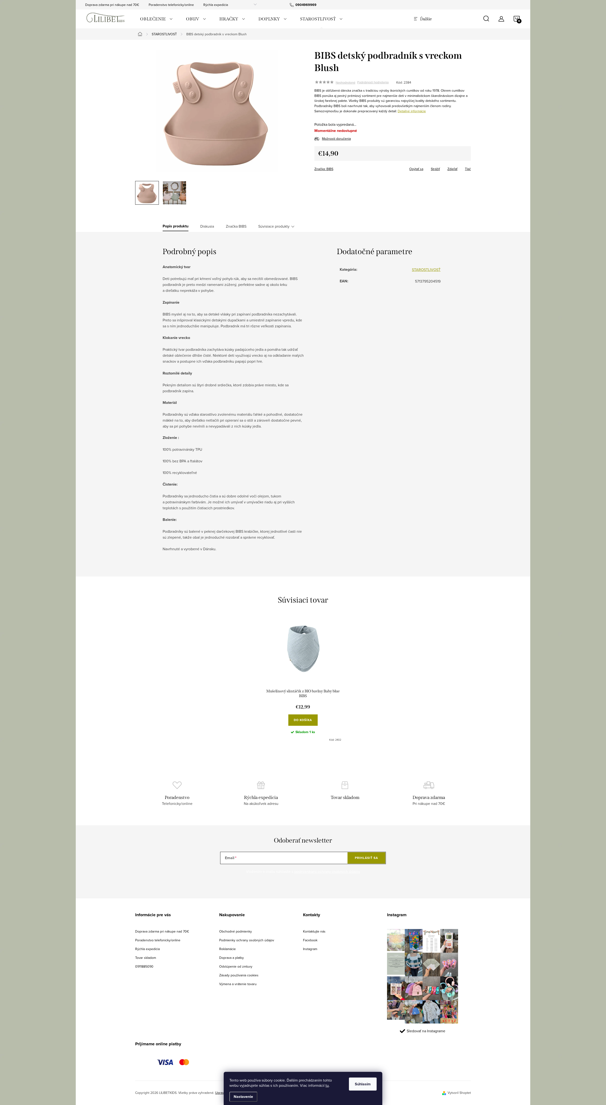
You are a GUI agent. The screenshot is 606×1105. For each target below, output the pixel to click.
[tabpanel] (303, 681)
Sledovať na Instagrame (426, 1030)
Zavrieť (347, 167)
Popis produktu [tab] (175, 226)
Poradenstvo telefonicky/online (171, 4)
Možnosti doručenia (336, 138)
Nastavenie (243, 1096)
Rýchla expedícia (215, 4)
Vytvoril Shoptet (459, 1092)
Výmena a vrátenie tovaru (238, 984)
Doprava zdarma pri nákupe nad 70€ (112, 4)
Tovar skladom (145, 957)
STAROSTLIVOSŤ (426, 269)
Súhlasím (363, 1084)
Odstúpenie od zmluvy (235, 966)
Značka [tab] (236, 226)
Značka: (323, 169)
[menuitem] (156, 18)
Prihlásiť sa (366, 858)
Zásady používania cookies (238, 975)
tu (327, 1085)
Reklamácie (227, 949)
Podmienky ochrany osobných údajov (246, 940)
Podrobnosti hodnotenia (373, 82)
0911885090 (144, 966)
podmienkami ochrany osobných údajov (327, 871)
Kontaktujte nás (314, 931)
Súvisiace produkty (274, 226)
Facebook (310, 940)
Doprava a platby (231, 958)
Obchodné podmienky (235, 931)
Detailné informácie (412, 111)
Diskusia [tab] (207, 226)
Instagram (310, 949)
